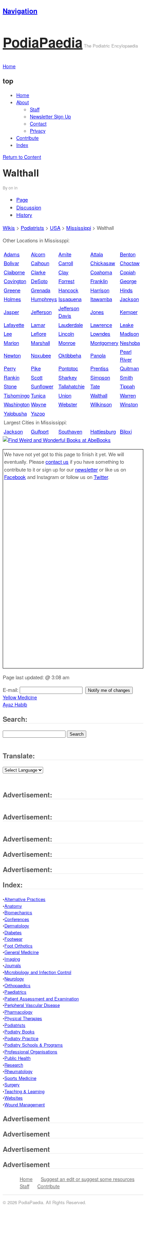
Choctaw (130, 262)
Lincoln (66, 333)
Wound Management (24, 1104)
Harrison (99, 290)
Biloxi (126, 431)
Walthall (98, 395)
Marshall (40, 342)
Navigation (20, 11)
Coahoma (101, 272)
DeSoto (39, 280)
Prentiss (99, 368)
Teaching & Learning (24, 1091)
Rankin (11, 377)
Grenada (40, 290)
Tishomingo (17, 395)
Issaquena (69, 298)
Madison (129, 333)
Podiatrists (32, 227)
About (22, 102)
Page (22, 199)
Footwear (13, 939)
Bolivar (11, 262)
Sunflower (42, 386)
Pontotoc (68, 368)
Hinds (126, 290)
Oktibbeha (69, 355)
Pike (36, 368)
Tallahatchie (71, 386)
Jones (97, 311)
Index (22, 145)
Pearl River (126, 355)
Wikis (9, 227)
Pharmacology (18, 1012)
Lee (8, 333)
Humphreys (44, 298)
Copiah (127, 272)
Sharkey (67, 377)
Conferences (16, 919)
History (24, 214)
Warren (128, 395)
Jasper (11, 311)
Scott (36, 377)
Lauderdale (70, 324)
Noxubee (41, 355)
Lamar (38, 324)
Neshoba (130, 342)
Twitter (101, 476)
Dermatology (16, 925)
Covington (15, 280)
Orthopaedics (17, 985)
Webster (67, 404)
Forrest (66, 280)
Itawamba (101, 298)
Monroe (66, 342)
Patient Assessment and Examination (41, 998)
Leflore (38, 333)
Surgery (12, 1084)
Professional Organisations (30, 1051)
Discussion (28, 207)
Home (22, 95)
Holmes (12, 298)
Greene (12, 290)
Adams (12, 254)
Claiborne (14, 272)
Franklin (99, 280)
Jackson (129, 298)
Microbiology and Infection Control (37, 972)
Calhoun (40, 262)
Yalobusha (15, 413)
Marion (11, 342)
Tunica (38, 395)
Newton (12, 355)
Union (64, 395)
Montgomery (104, 342)
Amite (64, 254)
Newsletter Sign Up (50, 116)
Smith (126, 377)
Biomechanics (18, 912)
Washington (17, 404)
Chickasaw (102, 262)
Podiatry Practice (21, 1038)
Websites (13, 1097)
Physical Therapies (23, 1018)
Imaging (12, 959)
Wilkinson (101, 404)
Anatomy (13, 906)
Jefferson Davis (68, 312)
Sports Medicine (20, 1078)
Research (13, 1065)
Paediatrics (15, 992)
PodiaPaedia (43, 42)
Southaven (70, 431)
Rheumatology (18, 1071)
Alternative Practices (24, 899)
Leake (126, 324)
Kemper (129, 311)
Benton (127, 254)
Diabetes (13, 932)
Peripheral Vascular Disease (32, 1005)
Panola (98, 355)
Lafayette (14, 324)
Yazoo (38, 413)
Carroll (65, 262)
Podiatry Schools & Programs (33, 1045)
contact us (57, 461)
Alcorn (38, 254)
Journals (12, 965)
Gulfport (40, 431)
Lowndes (100, 333)
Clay (63, 272)
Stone (10, 386)
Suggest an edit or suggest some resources (87, 1179)
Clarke (38, 272)
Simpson (100, 377)
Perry (10, 368)
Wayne (38, 404)
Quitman (129, 368)
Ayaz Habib (15, 704)
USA (55, 227)
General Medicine (21, 952)
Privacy (37, 130)
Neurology (14, 978)
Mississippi (78, 227)
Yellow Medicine (20, 697)
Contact (38, 123)
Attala (96, 254)
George (128, 280)
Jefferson (41, 311)
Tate (95, 386)
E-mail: (11, 689)
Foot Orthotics (18, 945)
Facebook (15, 476)
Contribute (27, 137)
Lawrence (101, 324)
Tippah (127, 386)
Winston (129, 404)
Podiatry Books (19, 1031)
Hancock (68, 290)
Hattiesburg (103, 431)
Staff (34, 109)
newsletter (86, 469)
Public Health (17, 1058)
